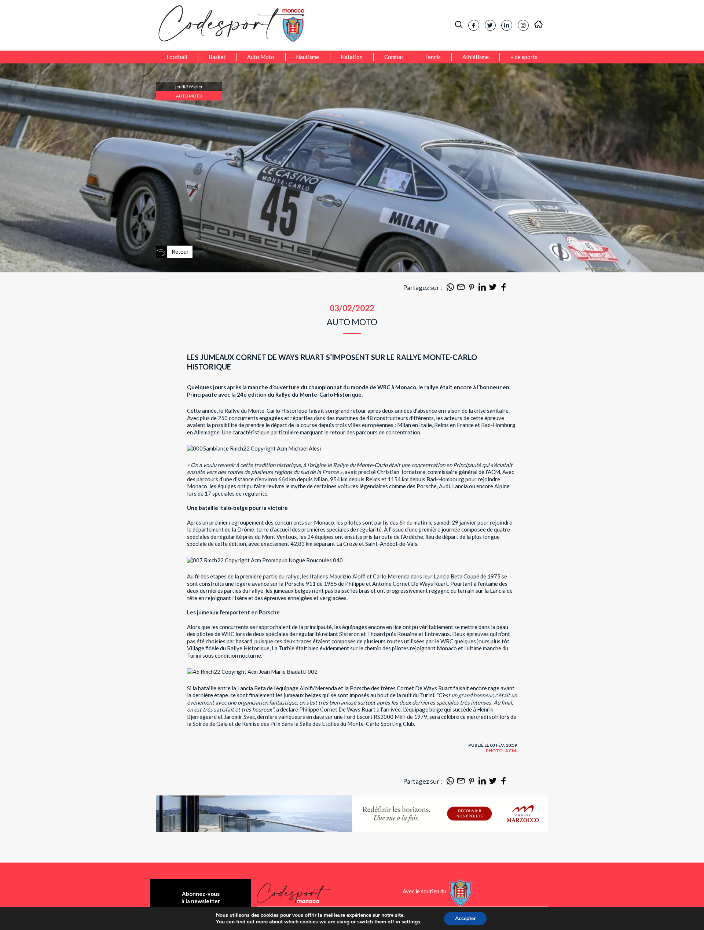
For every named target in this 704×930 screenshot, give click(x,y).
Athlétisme (475, 57)
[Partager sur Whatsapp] (450, 288)
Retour (180, 251)
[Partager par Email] (461, 288)
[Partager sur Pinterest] (471, 288)
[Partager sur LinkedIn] (482, 288)
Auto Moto (260, 57)
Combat (393, 57)
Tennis (433, 57)
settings (411, 922)
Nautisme (307, 57)
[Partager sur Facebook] (503, 288)
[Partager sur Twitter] (492, 288)
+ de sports (524, 57)
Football (176, 57)
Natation (352, 57)
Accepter (465, 918)
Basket (217, 57)
